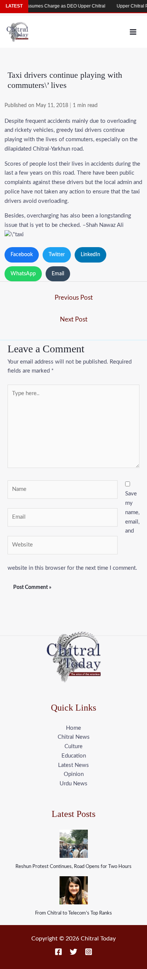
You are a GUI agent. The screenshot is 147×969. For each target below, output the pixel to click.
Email (58, 273)
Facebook (22, 254)
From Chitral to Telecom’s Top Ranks (73, 913)
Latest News (73, 765)
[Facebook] (58, 951)
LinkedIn (90, 254)
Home (73, 728)
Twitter (57, 254)
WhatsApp (23, 273)
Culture (73, 746)
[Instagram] (88, 951)
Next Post (73, 319)
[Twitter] (73, 951)
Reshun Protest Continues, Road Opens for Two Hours (73, 866)
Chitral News (74, 737)
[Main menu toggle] (133, 32)
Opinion (74, 774)
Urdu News (73, 783)
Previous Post (74, 297)
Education (73, 756)
